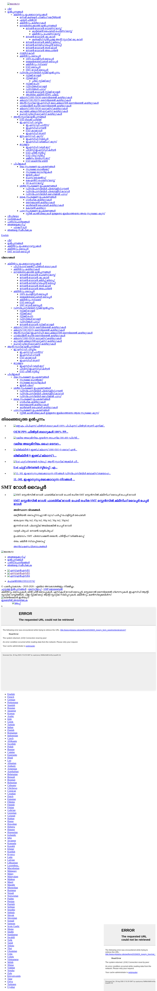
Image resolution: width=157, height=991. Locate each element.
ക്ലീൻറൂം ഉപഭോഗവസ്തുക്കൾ (30, 14)
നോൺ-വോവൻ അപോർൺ (42, 50)
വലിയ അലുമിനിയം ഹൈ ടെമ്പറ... (37, 443)
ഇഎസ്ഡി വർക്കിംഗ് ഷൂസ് (41, 141)
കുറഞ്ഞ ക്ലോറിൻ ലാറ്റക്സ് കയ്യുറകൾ (44, 111)
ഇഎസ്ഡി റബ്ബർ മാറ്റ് (38, 147)
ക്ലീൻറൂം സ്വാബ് (36, 64)
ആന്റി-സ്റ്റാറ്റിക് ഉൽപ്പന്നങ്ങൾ (29, 116)
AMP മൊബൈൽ (53, 589)
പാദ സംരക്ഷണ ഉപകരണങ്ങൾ (38, 210)
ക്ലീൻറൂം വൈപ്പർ (30, 56)
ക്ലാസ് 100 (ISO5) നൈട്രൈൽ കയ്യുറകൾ (45, 100)
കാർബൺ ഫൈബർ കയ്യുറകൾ (45, 205)
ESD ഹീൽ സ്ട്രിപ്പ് (35, 152)
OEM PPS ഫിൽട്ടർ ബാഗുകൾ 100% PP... (40, 431)
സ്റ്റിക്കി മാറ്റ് (32, 78)
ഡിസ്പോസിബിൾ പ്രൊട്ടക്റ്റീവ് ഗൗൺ (47, 188)
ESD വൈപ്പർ (33, 67)
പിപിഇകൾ (19, 163)
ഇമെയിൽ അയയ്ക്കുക (14, 600)
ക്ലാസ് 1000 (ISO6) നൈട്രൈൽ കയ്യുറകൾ (46, 97)
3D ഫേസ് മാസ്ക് (34, 183)
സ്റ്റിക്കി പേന (32, 83)
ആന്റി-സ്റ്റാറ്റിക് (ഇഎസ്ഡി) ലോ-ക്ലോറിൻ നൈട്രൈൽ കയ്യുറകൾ (59, 103)
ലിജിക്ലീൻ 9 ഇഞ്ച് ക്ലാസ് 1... (35, 455)
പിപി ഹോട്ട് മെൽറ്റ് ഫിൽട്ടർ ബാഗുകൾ (35, 266)
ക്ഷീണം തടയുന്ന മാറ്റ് (38, 158)
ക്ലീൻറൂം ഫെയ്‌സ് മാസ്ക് (46, 34)
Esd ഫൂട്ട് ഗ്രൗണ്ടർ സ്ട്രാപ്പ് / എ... (35, 467)
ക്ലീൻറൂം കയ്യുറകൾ (33, 22)
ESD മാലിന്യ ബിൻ (37, 161)
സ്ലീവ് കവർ (27, 53)
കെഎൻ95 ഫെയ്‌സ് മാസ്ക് (40, 180)
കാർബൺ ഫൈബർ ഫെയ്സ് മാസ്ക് (52, 31)
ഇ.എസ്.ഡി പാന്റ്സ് (37, 125)
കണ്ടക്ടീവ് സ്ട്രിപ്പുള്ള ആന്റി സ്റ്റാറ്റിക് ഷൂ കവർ (57, 39)
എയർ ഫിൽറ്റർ (28, 20)
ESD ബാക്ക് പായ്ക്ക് (30, 119)
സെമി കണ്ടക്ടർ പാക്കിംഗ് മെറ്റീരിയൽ (40, 17)
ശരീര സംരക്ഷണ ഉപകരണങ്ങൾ (38, 186)
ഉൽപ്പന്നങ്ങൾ (15, 11)
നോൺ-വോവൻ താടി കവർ (41, 47)
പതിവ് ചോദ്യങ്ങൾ (18, 221)
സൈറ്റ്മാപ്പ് (34, 589)
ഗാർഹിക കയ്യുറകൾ (39, 199)
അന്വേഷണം (21, 546)
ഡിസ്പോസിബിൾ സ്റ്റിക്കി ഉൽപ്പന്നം (40, 72)
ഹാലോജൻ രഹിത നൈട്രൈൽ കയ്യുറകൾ (45, 105)
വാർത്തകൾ (14, 219)
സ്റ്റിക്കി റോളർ (33, 75)
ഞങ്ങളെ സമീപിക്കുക (19, 230)
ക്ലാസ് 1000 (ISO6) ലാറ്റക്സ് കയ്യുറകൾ (44, 108)
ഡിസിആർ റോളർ (36, 86)
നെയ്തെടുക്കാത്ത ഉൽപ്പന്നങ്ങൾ (38, 25)
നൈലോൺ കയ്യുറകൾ (40, 202)
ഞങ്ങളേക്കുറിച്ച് (16, 224)
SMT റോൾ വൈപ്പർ (37, 69)
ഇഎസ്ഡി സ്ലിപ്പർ (37, 139)
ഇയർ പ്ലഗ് (33, 174)
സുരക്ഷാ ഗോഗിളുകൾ (39, 172)
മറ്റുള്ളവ (24, 144)
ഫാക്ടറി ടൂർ (20, 227)
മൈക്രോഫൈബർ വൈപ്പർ (42, 61)
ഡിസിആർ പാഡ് (36, 89)
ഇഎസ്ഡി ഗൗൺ (36, 128)
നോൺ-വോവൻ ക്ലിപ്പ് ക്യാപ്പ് (43, 42)
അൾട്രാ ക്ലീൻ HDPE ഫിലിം (42, 94)
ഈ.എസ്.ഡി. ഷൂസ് (31, 136)
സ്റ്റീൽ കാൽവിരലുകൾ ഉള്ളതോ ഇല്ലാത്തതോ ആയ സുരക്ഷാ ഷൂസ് (65, 213)
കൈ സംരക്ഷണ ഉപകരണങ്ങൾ (38, 197)
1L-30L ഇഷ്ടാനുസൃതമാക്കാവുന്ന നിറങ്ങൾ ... (44, 479)
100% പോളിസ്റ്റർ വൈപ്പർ (40, 58)
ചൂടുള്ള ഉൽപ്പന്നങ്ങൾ (13, 589)
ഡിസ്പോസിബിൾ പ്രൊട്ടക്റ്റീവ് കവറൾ (48, 191)
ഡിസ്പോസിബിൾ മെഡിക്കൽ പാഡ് (46, 194)
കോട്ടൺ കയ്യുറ (36, 208)
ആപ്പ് (17, 603)
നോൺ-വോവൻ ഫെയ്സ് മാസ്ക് (43, 28)
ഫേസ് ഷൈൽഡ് (36, 177)
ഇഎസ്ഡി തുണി (36, 133)
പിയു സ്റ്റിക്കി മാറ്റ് (41, 81)
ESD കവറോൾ (34, 130)
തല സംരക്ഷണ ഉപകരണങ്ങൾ (37, 166)
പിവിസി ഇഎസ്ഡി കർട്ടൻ (41, 150)
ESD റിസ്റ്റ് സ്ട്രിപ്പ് (35, 155)
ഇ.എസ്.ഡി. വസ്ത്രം (31, 122)
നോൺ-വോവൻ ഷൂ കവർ (40, 36)
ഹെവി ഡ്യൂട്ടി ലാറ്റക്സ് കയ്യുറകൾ (41, 114)
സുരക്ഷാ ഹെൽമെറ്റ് (37, 169)
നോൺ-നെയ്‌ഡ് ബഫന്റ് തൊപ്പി (44, 45)
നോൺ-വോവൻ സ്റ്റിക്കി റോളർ (43, 92)
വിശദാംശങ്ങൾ (38, 546)
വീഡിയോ (13, 216)
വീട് (9, 9)
